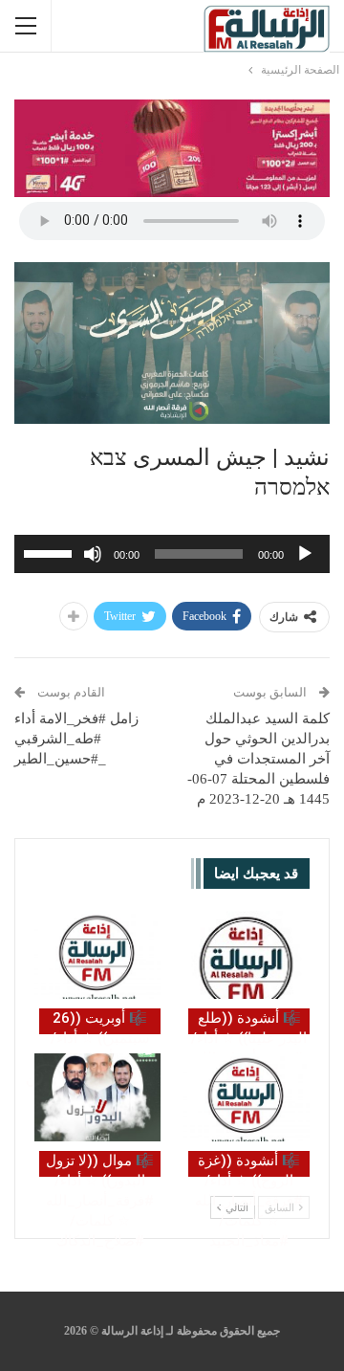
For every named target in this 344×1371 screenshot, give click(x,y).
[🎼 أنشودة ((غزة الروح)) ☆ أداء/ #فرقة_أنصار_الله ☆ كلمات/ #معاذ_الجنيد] (246, 1097)
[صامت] (92, 554)
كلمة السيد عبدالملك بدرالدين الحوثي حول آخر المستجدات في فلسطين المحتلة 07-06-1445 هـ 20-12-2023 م (258, 759)
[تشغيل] (304, 554)
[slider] (50, 552)
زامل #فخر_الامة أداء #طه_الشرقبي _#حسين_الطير (76, 738)
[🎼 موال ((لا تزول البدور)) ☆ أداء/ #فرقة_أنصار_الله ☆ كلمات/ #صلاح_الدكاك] (97, 1097)
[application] (172, 554)
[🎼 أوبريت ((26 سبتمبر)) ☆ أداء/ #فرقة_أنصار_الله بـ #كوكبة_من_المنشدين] (97, 955)
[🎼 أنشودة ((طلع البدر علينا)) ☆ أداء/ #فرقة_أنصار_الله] (246, 955)
